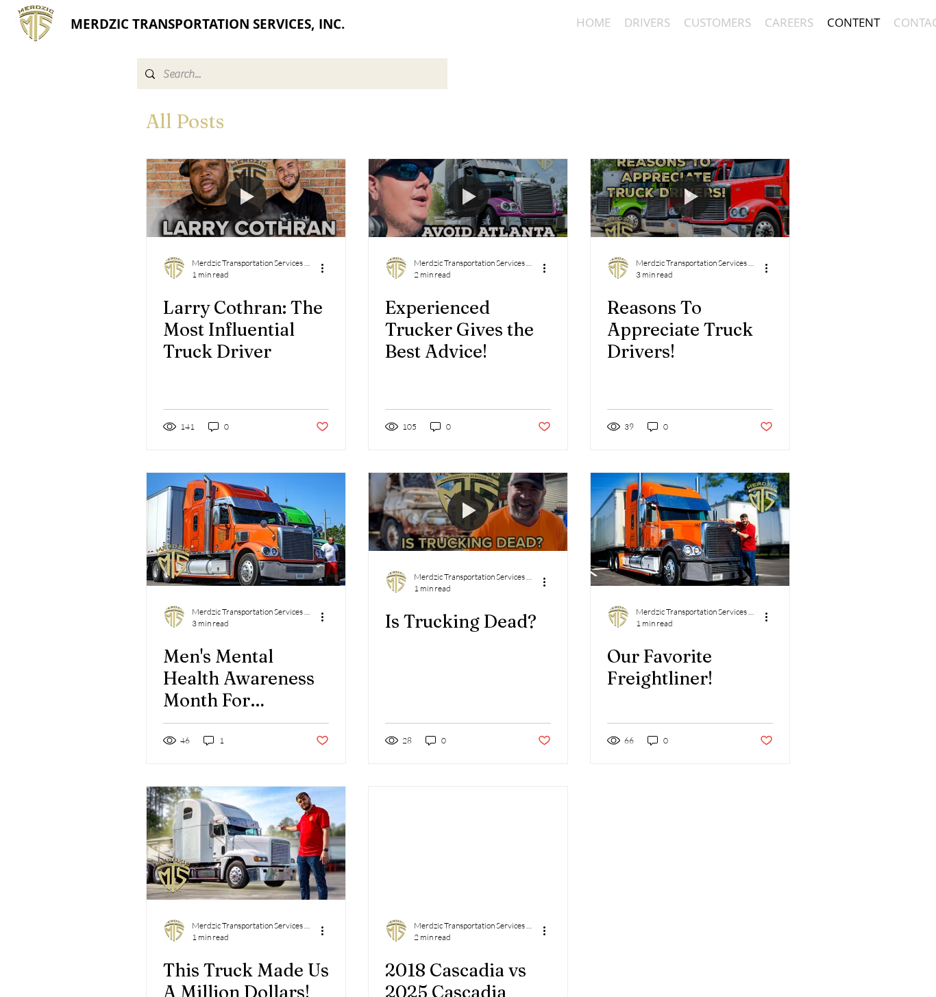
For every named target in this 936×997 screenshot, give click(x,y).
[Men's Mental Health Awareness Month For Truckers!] (246, 529)
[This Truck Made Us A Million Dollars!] (246, 843)
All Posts (185, 121)
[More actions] (327, 268)
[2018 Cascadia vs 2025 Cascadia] (468, 843)
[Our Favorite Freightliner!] (690, 529)
